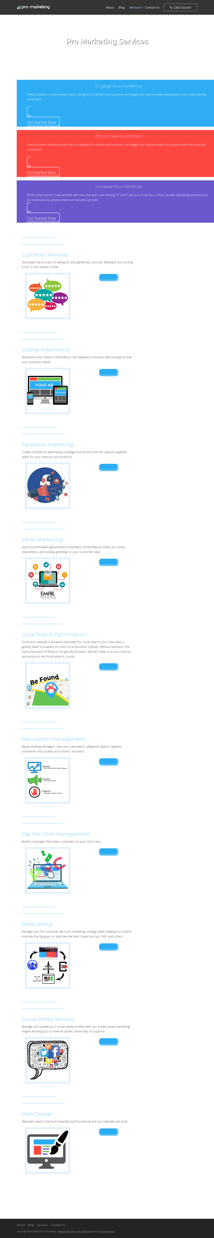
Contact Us (152, 7)
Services (134, 7)
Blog (122, 7)
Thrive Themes (107, 1231)
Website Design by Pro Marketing (75, 1231)
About (110, 7)
